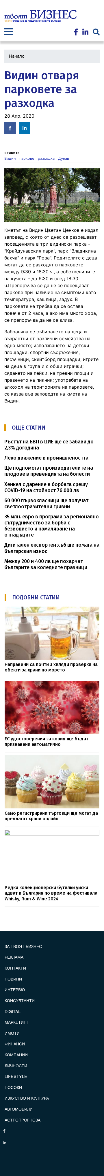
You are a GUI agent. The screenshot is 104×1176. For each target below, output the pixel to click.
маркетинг (17, 1022)
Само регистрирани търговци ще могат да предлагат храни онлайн (51, 815)
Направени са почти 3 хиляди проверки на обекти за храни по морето (51, 667)
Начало (17, 56)
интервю (15, 989)
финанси (15, 1043)
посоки (13, 1087)
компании (16, 1054)
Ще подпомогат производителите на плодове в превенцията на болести (48, 471)
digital (13, 1011)
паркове (26, 158)
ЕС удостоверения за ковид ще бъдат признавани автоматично (46, 741)
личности (16, 1065)
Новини (13, 979)
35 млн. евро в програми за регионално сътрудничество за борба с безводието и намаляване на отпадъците (51, 526)
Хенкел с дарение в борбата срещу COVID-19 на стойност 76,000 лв (46, 487)
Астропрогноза (22, 1120)
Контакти (15, 968)
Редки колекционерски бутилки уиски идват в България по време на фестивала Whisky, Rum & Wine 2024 (51, 893)
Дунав (63, 158)
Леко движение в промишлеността (46, 458)
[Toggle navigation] (8, 32)
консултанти (20, 1000)
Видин (10, 158)
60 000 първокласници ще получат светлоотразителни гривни (46, 504)
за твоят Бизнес (23, 946)
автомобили (19, 1109)
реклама (14, 957)
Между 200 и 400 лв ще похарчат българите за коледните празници (45, 564)
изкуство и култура (27, 1098)
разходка (46, 158)
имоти (12, 1033)
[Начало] (40, 16)
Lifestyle (16, 1076)
